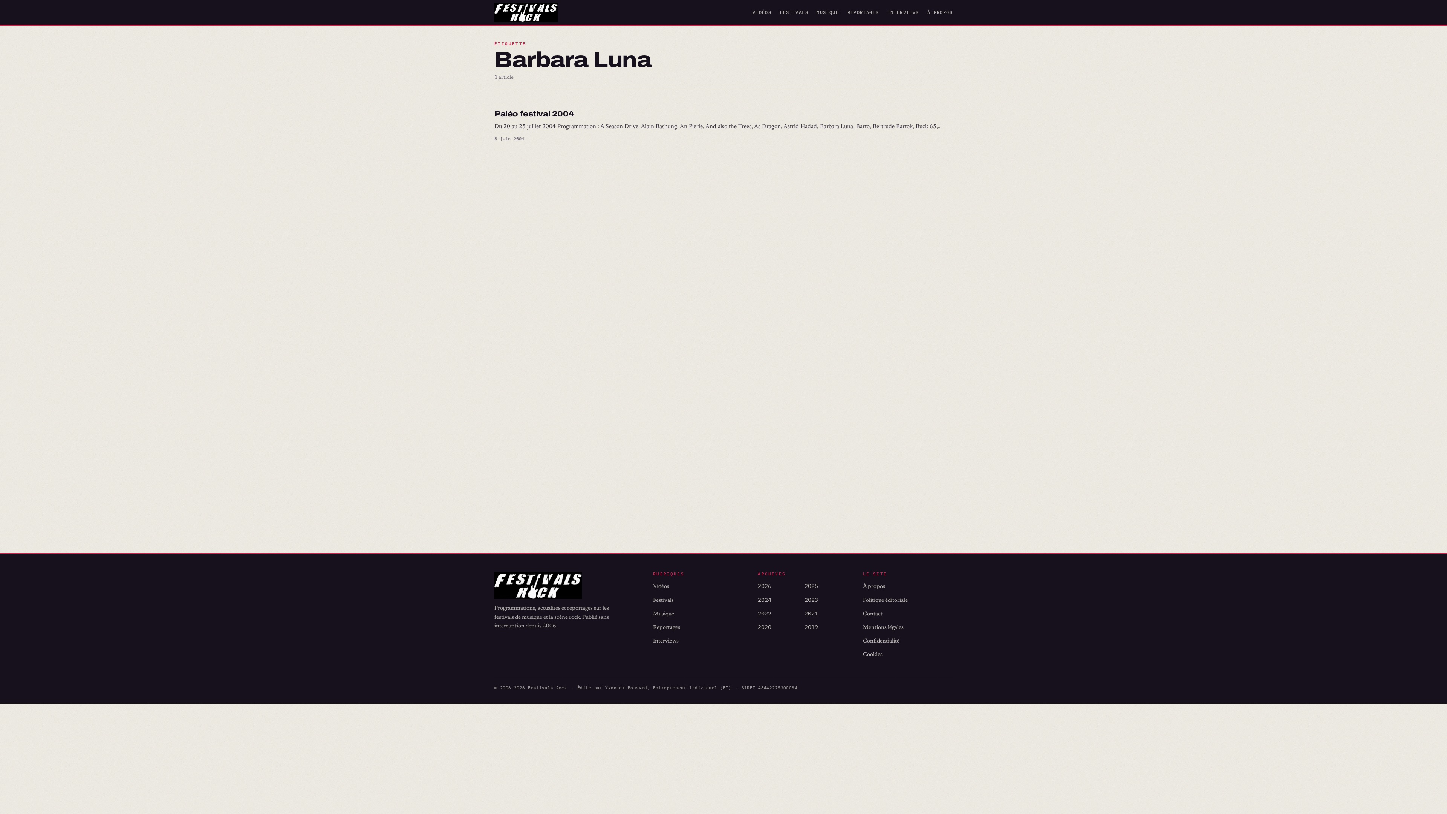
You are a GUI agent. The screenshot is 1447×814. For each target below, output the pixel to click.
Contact (873, 614)
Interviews (903, 12)
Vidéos (762, 12)
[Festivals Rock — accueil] (526, 12)
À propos (940, 12)
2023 (811, 599)
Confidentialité (881, 641)
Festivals (794, 12)
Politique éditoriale (885, 600)
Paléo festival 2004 (534, 114)
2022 (764, 613)
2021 (811, 613)
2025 (811, 585)
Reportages (863, 12)
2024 (764, 599)
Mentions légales (883, 627)
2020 (764, 626)
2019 (811, 626)
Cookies (873, 655)
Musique (828, 12)
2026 (764, 585)
